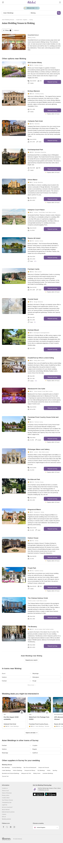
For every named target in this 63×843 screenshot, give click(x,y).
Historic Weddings (17, 770)
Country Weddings (16, 767)
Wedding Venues (7, 764)
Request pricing (52, 82)
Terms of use (5, 790)
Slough (34, 681)
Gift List (4, 816)
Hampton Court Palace (36, 210)
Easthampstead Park (35, 150)
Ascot (3, 673)
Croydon (34, 745)
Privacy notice (5, 795)
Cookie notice (5, 797)
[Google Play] (50, 795)
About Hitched (5, 809)
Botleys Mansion (34, 91)
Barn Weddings (6, 767)
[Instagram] (14, 827)
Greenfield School (33, 35)
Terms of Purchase (7, 793)
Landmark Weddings (48, 773)
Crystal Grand (33, 299)
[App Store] (38, 795)
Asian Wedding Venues (8, 19)
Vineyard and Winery (29, 770)
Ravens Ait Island (34, 238)
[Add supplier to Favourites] (23, 36)
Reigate (34, 749)
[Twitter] (7, 827)
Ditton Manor (32, 180)
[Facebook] (3, 827)
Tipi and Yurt (5, 776)
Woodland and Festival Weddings (10, 773)
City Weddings (41, 770)
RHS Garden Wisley (35, 63)
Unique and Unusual (43, 767)
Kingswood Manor (34, 509)
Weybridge (35, 673)
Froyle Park (32, 568)
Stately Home (36, 773)
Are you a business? (7, 807)
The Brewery (32, 627)
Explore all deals (31, 733)
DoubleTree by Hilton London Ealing (41, 358)
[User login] (60, 2)
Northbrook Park (34, 479)
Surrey (31, 19)
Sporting (55, 770)
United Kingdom (41, 827)
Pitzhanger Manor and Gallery (39, 449)
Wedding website (6, 819)
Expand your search (31, 660)
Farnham (4, 681)
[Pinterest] (10, 827)
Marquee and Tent (26, 773)
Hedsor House (33, 538)
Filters (8, 30)
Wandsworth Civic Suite (36, 389)
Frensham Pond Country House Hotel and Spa (43, 418)
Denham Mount (33, 330)
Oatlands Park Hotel (35, 121)
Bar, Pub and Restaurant (30, 767)
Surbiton (4, 677)
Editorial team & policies (8, 812)
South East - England (21, 19)
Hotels (48, 770)
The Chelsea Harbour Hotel (38, 598)
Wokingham (35, 677)
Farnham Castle (33, 269)
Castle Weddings (6, 770)
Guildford (35, 753)
